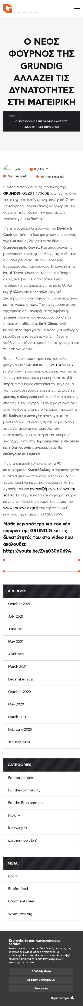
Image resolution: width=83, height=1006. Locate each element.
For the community (24, 790)
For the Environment (25, 803)
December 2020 (21, 679)
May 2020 (16, 704)
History (14, 815)
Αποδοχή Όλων (41, 971)
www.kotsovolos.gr (19, 508)
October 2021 (19, 604)
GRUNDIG (12, 193)
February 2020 (20, 729)
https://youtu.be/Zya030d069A (37, 551)
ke (19, 169)
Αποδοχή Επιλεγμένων (41, 980)
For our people (20, 778)
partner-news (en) (53, 176)
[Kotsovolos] (22, 8)
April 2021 (16, 654)
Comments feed (21, 901)
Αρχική (13, 116)
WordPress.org (20, 914)
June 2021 (16, 629)
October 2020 (19, 692)
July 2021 (15, 616)
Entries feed (18, 889)
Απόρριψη (40, 988)
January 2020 (19, 742)
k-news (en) (17, 828)
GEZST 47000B (35, 193)
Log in (13, 876)
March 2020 (17, 717)
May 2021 (15, 641)
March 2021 (17, 666)
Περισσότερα (60, 998)
